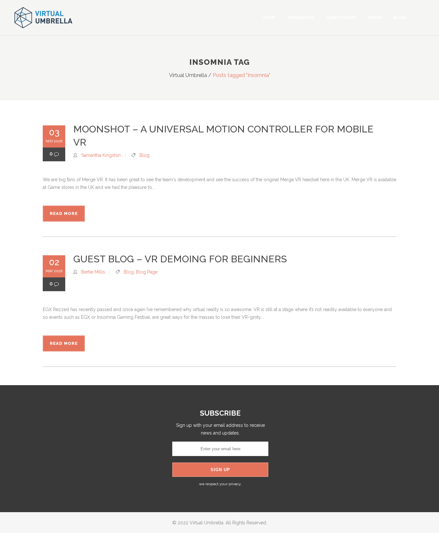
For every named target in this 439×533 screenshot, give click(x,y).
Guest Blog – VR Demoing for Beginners (180, 259)
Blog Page (146, 272)
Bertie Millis (93, 272)
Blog (144, 155)
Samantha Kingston (101, 155)
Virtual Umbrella (188, 75)
